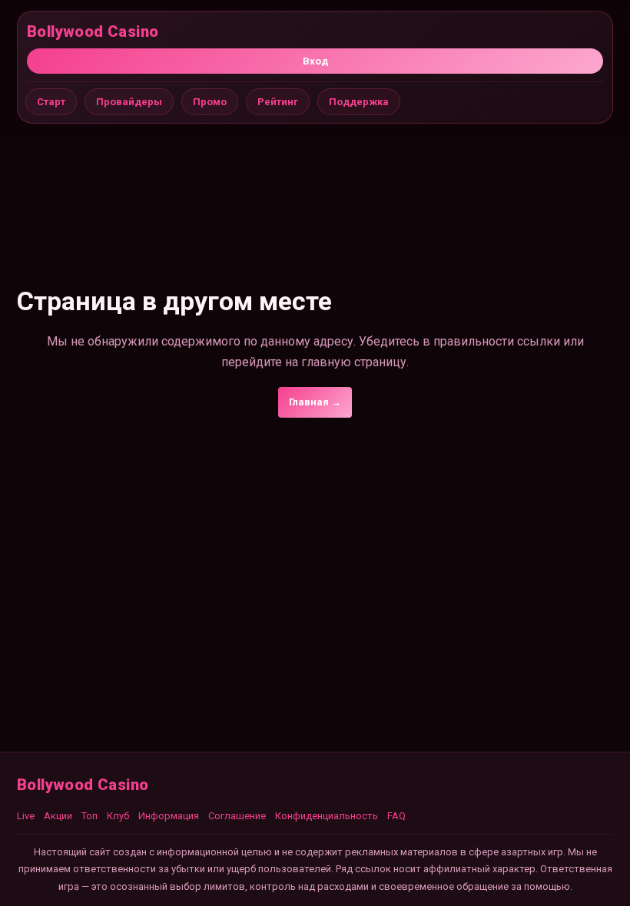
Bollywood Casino (92, 31)
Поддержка (359, 101)
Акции (58, 816)
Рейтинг (277, 101)
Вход (315, 61)
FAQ (396, 816)
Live (26, 816)
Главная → (315, 402)
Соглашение (237, 816)
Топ (89, 816)
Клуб (118, 816)
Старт (51, 101)
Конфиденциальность (326, 816)
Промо (210, 101)
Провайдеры (129, 101)
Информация (168, 816)
